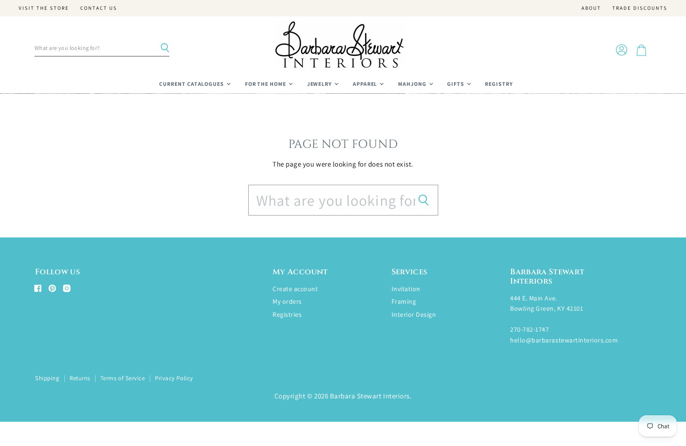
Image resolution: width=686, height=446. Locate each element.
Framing (404, 301)
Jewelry (320, 83)
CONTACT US (98, 8)
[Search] (164, 48)
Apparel (366, 83)
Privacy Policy (174, 378)
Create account (295, 289)
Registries (287, 314)
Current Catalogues (192, 83)
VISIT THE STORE (44, 8)
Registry (499, 83)
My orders (287, 301)
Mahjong (413, 83)
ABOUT (591, 8)
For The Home (266, 83)
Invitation (406, 289)
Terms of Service (122, 378)
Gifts (456, 83)
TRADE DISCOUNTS (639, 8)
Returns (80, 378)
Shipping (47, 378)
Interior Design (414, 314)
